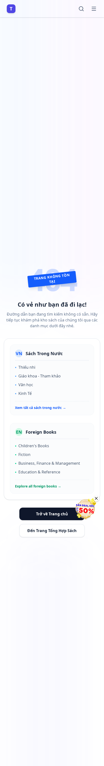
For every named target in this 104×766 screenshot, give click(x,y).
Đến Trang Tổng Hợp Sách (52, 530)
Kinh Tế (23, 393)
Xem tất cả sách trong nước (40, 407)
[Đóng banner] (96, 498)
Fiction (22, 454)
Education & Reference (37, 472)
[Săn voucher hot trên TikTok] (86, 509)
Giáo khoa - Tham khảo (38, 376)
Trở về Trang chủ (52, 514)
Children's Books (32, 445)
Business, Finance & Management (47, 463)
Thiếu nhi (25, 367)
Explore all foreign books (38, 486)
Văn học (24, 384)
